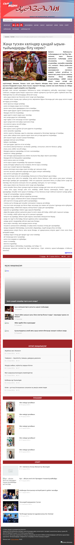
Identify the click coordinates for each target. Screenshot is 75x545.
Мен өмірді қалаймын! (27, 438)
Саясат (42, 25)
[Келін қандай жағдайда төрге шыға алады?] (37, 271)
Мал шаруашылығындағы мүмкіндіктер (19, 373)
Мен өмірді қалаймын (27, 403)
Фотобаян (15, 29)
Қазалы (37, 9)
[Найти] (70, 20)
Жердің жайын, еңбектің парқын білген (19, 365)
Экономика (29, 25)
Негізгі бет (7, 25)
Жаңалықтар (16, 25)
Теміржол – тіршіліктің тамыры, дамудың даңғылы (23, 358)
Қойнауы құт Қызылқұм (13, 380)
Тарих (61, 25)
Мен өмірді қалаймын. (27, 414)
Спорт (67, 25)
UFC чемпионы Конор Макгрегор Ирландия (34, 467)
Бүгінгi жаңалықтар (37, 346)
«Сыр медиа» (15, 539)
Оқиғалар (49, 25)
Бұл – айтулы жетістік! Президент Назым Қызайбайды (38, 478)
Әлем (56, 25)
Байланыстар (25, 29)
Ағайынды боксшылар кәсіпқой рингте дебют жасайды (38, 490)
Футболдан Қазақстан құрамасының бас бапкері (36, 514)
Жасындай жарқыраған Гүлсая (30, 502)
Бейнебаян (7, 29)
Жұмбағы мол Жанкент (13, 351)
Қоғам (36, 25)
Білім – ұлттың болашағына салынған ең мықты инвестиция (26, 387)
